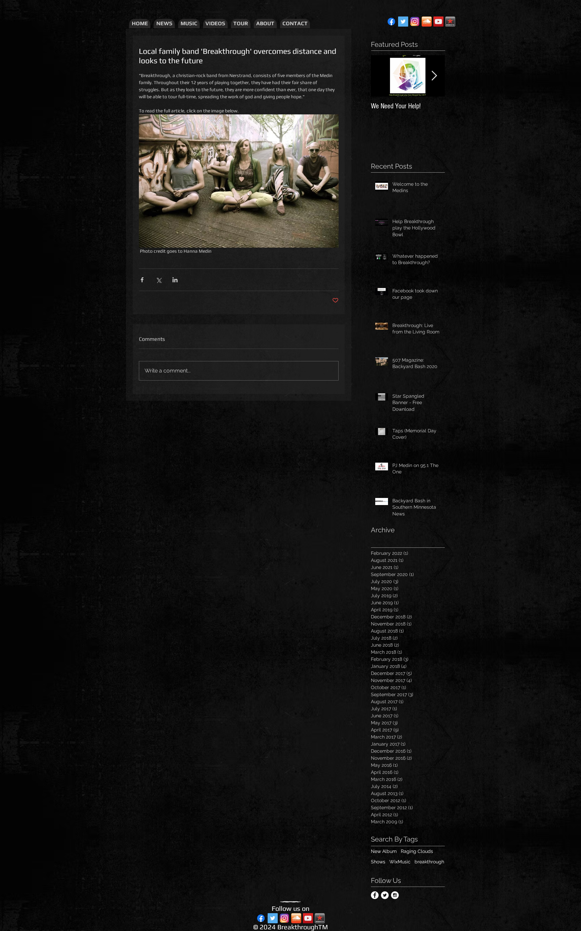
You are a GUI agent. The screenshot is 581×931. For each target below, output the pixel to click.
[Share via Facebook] (142, 280)
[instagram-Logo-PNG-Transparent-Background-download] (415, 21)
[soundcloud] (427, 21)
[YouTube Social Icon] (438, 21)
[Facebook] (391, 21)
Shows (378, 861)
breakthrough (429, 861)
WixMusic (400, 861)
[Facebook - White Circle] (375, 895)
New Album (384, 851)
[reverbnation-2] (450, 21)
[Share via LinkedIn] (175, 280)
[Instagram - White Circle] (395, 895)
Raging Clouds (417, 851)
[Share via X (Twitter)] (158, 280)
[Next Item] (434, 76)
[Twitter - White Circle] (385, 895)
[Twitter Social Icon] (403, 21)
